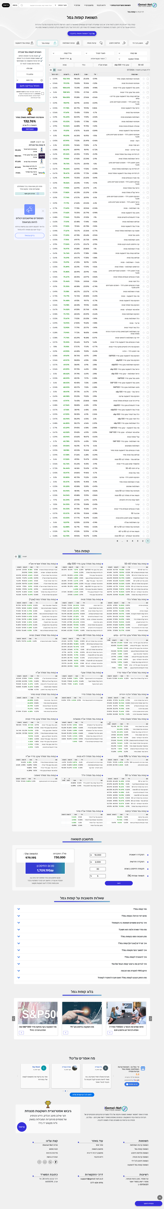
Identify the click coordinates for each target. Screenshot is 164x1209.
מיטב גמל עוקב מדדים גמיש (140, 656)
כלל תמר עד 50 (143, 781)
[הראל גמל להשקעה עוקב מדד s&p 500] (144, 369)
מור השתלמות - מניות (131, 208)
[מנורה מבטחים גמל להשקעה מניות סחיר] (144, 450)
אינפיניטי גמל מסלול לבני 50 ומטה (127, 491)
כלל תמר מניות (134, 281)
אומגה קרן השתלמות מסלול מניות (127, 231)
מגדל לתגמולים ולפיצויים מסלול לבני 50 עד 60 (140, 579)
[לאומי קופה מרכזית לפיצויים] (144, 499)
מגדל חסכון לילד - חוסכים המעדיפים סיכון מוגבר (124, 272)
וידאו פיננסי (101, 5)
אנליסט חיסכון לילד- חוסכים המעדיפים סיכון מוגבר (123, 183)
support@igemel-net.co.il (92, 1179)
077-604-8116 (96, 1183)
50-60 (140, 65)
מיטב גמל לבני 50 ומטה (141, 795)
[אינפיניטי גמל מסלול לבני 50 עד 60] (144, 526)
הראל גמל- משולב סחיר (141, 751)
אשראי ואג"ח (102, 65)
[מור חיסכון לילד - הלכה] (144, 351)
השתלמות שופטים (132, 486)
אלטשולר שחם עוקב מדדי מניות (128, 464)
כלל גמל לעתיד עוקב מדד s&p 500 (126, 414)
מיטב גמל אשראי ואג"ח (50, 583)
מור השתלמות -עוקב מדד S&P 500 (126, 441)
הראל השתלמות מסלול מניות (129, 159)
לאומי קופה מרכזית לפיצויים (129, 500)
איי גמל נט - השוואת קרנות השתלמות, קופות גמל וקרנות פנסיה (128, 1069)
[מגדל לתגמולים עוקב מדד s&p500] (144, 405)
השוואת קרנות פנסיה (140, 1157)
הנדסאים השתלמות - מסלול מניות (127, 267)
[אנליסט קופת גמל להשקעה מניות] (144, 253)
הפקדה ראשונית (136, 854)
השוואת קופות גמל (141, 1149)
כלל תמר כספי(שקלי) (50, 611)
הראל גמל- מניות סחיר (50, 700)
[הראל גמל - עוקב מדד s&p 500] (144, 391)
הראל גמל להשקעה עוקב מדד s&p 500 (124, 369)
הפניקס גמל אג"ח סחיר (96, 817)
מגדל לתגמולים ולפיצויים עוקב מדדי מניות (50, 748)
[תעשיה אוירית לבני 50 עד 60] (144, 531)
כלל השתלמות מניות (132, 318)
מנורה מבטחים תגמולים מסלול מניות (126, 277)
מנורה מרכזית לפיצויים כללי (140, 627)
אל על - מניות (134, 323)
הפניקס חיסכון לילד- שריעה (129, 477)
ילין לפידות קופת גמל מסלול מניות (127, 154)
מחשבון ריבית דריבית (95, 1153)
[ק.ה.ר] (144, 504)
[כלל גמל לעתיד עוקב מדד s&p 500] (144, 414)
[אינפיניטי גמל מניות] (144, 112)
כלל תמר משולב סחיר (141, 735)
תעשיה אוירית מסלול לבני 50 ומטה (127, 495)
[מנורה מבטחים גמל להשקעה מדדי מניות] (144, 342)
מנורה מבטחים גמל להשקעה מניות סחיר (125, 450)
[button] (13, 1018)
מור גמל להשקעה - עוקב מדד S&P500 (124, 428)
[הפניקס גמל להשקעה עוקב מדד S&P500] (144, 355)
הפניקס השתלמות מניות (130, 314)
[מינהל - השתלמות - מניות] (144, 262)
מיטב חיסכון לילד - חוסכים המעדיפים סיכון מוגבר (124, 164)
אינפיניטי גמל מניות (132, 112)
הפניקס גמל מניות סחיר (50, 703)
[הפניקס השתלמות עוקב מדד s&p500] (144, 364)
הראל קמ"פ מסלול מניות (130, 192)
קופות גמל (132, 12)
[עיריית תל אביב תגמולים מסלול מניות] (144, 400)
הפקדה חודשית (137, 861)
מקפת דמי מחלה (143, 630)
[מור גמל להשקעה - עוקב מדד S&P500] (144, 427)
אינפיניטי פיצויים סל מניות (130, 83)
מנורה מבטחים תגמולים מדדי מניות (126, 509)
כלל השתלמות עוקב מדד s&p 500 (126, 423)
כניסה (15, 5)
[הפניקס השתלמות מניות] (144, 314)
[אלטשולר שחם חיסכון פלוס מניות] (144, 517)
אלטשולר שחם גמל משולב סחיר (138, 746)
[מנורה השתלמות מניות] (144, 291)
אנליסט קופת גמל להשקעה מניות (127, 253)
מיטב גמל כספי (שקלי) (50, 622)
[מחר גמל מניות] (144, 472)
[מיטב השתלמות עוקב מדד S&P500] (144, 387)
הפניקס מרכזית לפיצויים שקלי (94, 678)
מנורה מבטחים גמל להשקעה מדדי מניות (124, 342)
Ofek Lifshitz (96, 1067)
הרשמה (6, 5)
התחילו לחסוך (149, 1204)
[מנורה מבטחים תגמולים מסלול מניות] (144, 276)
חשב (118, 883)
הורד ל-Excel (64, 59)
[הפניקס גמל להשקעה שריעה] (144, 396)
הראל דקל (145, 616)
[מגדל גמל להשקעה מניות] (144, 226)
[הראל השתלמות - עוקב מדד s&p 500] (144, 373)
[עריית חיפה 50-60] (144, 468)
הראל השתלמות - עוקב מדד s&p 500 (125, 374)
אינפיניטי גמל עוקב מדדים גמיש (139, 648)
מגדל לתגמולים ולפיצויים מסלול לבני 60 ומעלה (95, 658)
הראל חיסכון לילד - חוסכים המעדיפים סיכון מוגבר (123, 203)
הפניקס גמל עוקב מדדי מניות (48, 741)
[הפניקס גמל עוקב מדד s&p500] (144, 360)
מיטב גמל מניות (133, 235)
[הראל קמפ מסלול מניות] (144, 192)
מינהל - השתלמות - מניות (130, 262)
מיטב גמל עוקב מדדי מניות (129, 92)
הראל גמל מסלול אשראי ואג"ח (48, 586)
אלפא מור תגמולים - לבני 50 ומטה (127, 536)
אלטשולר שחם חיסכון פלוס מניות (127, 518)
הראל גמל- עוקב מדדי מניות (49, 739)
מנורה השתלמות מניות (131, 291)
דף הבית (141, 12)
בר (147, 608)
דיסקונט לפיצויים (143, 625)
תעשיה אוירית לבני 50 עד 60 (129, 531)
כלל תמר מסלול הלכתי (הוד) (139, 703)
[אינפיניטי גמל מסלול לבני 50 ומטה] (144, 490)
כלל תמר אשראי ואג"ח (50, 581)
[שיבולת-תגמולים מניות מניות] (144, 126)
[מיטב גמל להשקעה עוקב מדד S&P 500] (144, 382)
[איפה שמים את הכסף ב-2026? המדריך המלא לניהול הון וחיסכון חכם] (126, 1013)
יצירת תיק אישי (30, 194)
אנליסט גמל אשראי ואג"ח (49, 578)
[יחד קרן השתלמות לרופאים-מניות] (144, 337)
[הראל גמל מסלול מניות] (144, 187)
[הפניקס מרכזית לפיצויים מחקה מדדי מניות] (144, 346)
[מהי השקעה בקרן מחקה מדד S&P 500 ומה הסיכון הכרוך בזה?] (37, 1013)
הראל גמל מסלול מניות (131, 188)
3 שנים (76, 74)
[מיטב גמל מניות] (144, 235)
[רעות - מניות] (144, 140)
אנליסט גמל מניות (133, 258)
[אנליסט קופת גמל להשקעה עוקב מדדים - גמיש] (144, 97)
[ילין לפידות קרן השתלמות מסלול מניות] (144, 168)
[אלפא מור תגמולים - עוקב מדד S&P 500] (144, 432)
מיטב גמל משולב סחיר (141, 726)
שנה (86, 74)
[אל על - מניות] (144, 323)
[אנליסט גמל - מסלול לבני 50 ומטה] (144, 459)
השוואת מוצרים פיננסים (121, 5)
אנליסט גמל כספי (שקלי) (49, 625)
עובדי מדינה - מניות (132, 150)
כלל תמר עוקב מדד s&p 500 (128, 419)
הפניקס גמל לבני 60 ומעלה (94, 660)
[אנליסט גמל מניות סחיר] (144, 454)
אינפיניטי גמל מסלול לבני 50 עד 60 (126, 527)
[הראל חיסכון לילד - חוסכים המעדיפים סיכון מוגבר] (144, 203)
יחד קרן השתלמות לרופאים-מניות (127, 338)
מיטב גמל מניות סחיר (51, 708)
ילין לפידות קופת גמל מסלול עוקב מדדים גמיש (140, 663)
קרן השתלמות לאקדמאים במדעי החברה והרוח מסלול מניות (122, 332)
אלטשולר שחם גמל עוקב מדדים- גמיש (140, 654)
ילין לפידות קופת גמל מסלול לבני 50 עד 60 (140, 595)
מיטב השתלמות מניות (131, 240)
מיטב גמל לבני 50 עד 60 (140, 581)
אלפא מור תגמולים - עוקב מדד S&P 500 (124, 432)
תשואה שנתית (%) (136, 875)
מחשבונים (89, 5)
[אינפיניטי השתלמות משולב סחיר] (144, 78)
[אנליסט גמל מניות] (144, 257)
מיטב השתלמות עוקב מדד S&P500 (126, 387)
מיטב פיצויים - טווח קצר (96, 768)
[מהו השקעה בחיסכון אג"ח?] (82, 1013)
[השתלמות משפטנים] (144, 445)
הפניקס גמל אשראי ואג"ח (49, 594)
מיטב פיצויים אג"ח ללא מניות (48, 684)
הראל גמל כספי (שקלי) (50, 627)
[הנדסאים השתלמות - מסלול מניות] (144, 266)
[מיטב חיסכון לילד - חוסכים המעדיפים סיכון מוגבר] (144, 163)
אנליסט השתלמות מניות (130, 222)
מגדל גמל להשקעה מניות (130, 226)
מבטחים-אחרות (143, 605)
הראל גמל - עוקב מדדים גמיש (139, 645)
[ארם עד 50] (144, 513)
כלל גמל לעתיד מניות (131, 327)
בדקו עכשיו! (30, 235)
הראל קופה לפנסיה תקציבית (139, 614)
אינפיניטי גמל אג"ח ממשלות (94, 730)
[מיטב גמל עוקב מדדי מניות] (144, 92)
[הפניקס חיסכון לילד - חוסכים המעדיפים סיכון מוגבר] (144, 197)
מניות (64, 65)
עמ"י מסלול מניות (133, 437)
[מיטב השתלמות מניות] (144, 239)
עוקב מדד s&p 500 (121, 65)
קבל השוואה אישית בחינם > (81, 33)
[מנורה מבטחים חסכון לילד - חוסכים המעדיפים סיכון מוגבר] (144, 286)
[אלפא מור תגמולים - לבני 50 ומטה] (144, 535)
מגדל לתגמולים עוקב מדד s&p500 (126, 405)
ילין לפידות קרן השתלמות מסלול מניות (125, 169)
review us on (133, 1084)
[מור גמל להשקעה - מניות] (144, 296)
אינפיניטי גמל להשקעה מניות (129, 130)
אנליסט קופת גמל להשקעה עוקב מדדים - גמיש (124, 97)
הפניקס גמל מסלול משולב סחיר (138, 743)
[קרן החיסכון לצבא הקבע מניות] (144, 244)
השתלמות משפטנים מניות (130, 117)
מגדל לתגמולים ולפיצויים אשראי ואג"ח (50, 590)
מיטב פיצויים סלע (143, 765)
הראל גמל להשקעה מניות (130, 108)
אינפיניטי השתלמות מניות (130, 121)
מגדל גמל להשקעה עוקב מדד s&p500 (125, 410)
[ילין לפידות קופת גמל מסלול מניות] (144, 154)
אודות (78, 5)
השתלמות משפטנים (132, 446)
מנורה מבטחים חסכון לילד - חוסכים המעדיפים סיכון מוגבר (122, 286)
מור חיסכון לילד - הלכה (130, 351)
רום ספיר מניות (134, 145)
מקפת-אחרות (144, 611)
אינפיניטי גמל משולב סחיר (140, 729)
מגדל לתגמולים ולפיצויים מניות (128, 217)
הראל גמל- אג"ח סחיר (96, 822)
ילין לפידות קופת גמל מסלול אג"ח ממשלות (94, 737)
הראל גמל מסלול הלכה (141, 700)
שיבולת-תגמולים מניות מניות (129, 126)
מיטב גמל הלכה (143, 708)
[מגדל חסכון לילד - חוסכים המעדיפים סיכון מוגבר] (144, 271)
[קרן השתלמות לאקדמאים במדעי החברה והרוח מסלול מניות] (144, 332)
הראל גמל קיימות (143, 820)
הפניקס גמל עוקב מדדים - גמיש (138, 665)
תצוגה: (59, 70)
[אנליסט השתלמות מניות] (144, 221)
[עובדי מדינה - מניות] (144, 149)
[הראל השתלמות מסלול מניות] (144, 158)
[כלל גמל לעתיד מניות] (144, 327)
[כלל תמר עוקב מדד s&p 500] (144, 418)
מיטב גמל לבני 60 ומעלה (95, 655)
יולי (95, 74)
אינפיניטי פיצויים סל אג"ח (50, 678)
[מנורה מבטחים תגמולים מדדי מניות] (144, 508)
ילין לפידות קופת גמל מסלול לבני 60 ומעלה (94, 667)
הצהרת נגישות (52, 1157)
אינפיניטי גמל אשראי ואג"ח (49, 575)
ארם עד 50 (135, 513)
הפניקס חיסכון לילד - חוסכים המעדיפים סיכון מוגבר (123, 197)
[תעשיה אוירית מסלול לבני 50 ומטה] (144, 495)
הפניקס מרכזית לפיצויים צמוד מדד (92, 700)
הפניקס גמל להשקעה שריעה (129, 396)
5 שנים (66, 74)
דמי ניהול (55, 74)
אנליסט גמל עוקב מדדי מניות (48, 728)
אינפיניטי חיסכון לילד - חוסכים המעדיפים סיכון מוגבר (122, 136)
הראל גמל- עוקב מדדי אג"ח (49, 768)
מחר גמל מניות (134, 473)
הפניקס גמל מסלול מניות (130, 305)
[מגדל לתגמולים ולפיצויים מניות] (144, 217)
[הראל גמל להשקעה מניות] (144, 108)
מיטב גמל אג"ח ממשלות (95, 733)
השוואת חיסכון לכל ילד (139, 1161)
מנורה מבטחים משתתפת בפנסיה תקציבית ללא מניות (94, 766)
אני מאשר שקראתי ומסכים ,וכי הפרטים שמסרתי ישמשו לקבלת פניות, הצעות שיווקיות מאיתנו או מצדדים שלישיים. (28, 94)
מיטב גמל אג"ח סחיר (96, 825)
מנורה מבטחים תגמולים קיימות (139, 822)
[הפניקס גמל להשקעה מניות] (144, 300)
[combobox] (132, 53)
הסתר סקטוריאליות (98, 59)
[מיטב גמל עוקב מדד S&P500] (144, 378)
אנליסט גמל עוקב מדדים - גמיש (138, 643)
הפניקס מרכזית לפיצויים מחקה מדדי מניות (124, 347)
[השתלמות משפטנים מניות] (144, 117)
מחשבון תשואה (97, 1149)
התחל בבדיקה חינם (29, 85)
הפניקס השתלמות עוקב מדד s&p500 (125, 365)
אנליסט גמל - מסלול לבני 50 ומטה (127, 459)
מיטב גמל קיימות (143, 817)
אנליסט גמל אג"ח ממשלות (95, 725)
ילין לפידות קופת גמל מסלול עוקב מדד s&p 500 (94, 573)
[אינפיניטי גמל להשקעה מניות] (144, 130)
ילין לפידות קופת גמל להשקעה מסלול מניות (123, 173)
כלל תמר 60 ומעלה (97, 647)
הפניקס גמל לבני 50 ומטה (140, 789)
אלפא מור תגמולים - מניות (129, 309)
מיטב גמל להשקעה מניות (130, 213)
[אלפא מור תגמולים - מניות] (144, 309)
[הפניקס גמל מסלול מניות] (144, 305)
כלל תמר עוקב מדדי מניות (49, 744)
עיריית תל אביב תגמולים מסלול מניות (126, 401)
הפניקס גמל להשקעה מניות (129, 300)
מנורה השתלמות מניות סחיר (129, 482)
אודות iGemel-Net (50, 1145)
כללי (83, 65)
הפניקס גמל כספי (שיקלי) (49, 616)
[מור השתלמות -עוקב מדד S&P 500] (144, 441)
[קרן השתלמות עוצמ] (144, 522)
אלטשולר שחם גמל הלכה (140, 714)
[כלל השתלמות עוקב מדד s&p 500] (144, 423)
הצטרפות (30, 129)
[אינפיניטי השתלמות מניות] (144, 121)
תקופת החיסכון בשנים (134, 868)
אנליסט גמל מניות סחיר (131, 455)
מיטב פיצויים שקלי (97, 684)
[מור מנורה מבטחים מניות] (144, 177)
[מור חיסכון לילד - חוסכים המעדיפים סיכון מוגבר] (144, 103)
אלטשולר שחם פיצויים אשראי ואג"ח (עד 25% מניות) (48, 642)
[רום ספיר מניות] (144, 145)
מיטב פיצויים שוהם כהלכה (140, 711)
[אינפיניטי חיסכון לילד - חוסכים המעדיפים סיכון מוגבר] (144, 135)
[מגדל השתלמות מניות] (144, 248)
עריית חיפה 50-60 (132, 468)
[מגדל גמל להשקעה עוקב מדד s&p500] (144, 409)
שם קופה (134, 74)
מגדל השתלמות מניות (131, 249)
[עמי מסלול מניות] (144, 436)
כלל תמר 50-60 (143, 569)
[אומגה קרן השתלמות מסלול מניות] (144, 230)
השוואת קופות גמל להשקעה (137, 1165)
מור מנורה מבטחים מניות (130, 178)
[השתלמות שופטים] (144, 486)
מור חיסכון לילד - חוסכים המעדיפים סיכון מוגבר (124, 103)
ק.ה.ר (137, 504)
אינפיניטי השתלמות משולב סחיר (128, 79)
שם (147, 567)
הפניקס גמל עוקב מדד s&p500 (127, 360)
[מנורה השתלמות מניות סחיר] (144, 481)
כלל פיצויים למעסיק (142, 622)
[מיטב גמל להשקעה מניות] (144, 212)
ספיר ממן (36, 1067)
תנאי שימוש (53, 1149)
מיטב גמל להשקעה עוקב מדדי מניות (126, 88)
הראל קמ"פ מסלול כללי (141, 619)
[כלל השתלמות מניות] (144, 318)
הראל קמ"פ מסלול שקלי (95, 681)
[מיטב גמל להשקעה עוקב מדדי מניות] (144, 87)
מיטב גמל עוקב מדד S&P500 (128, 378)
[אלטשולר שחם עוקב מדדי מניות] (144, 463)
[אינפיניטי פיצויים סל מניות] (144, 83)
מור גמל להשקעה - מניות (130, 296)
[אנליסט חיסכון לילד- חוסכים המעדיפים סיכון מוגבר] (144, 182)
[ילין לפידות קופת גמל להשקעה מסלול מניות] (144, 173)
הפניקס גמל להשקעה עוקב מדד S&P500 (124, 356)
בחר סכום (29, 80)
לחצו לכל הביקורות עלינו (82, 1094)
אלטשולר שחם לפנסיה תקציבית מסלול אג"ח (50, 687)
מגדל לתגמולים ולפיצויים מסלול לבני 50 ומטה (140, 793)
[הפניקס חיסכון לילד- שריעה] (144, 477)
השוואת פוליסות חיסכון (139, 1153)
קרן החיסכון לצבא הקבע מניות (128, 244)
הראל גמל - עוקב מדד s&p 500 (127, 392)
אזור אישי (99, 1145)
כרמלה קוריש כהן (64, 1067)
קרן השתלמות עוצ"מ (132, 522)
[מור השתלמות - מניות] (144, 208)
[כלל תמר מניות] (144, 281)
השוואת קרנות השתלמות (139, 1145)
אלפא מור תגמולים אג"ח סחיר (94, 820)
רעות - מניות (134, 141)
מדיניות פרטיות (52, 1153)
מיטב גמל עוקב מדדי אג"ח (49, 765)
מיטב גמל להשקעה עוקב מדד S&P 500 (124, 383)
